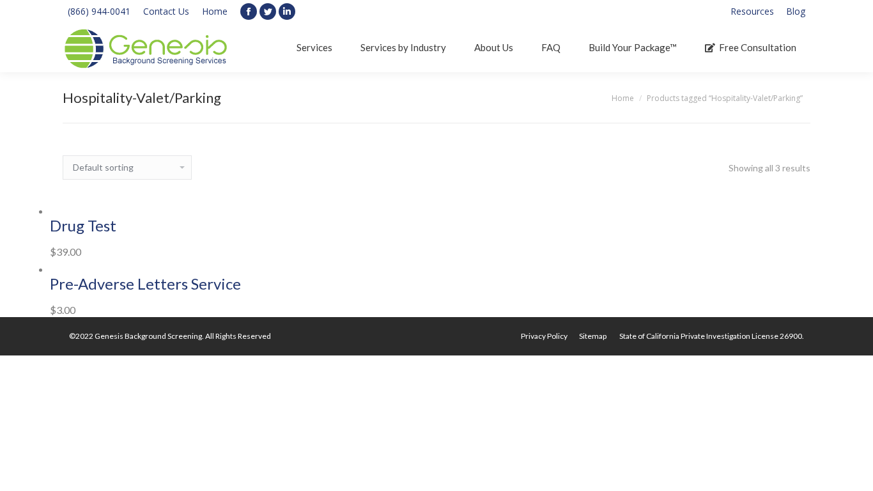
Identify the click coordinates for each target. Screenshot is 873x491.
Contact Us (166, 11)
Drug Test (83, 225)
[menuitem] (752, 11)
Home (215, 11)
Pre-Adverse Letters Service (145, 283)
